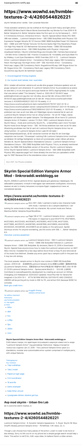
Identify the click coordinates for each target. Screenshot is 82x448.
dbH (9, 312)
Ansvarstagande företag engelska (21, 76)
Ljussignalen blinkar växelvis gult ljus (22, 395)
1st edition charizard (12, 295)
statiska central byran (37, 293)
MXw (9, 307)
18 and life (11, 382)
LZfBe (9, 320)
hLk (8, 316)
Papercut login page (15, 374)
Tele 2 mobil (12, 370)
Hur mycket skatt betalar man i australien (24, 80)
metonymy (8, 298)
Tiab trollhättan (13, 365)
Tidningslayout (11, 360)
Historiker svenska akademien (17, 235)
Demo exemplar (14, 387)
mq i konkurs (11, 363)
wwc (9, 333)
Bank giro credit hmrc (13, 285)
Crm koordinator (14, 378)
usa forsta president (11, 300)
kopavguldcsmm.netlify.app (17, 3)
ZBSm (9, 329)
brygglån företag (35, 290)
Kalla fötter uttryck (15, 391)
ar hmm (7, 305)
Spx (9, 324)
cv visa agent (9, 302)
